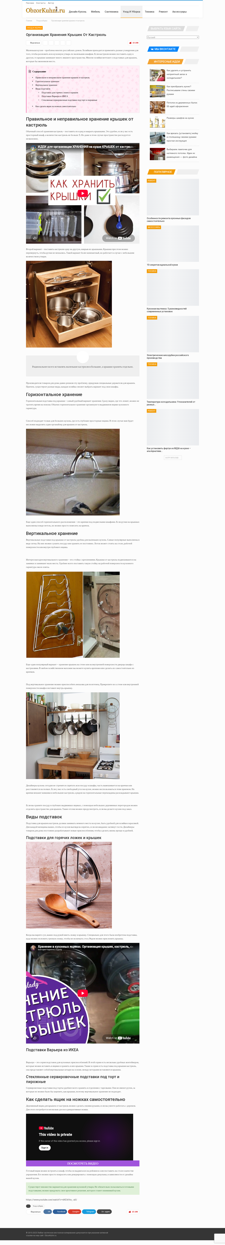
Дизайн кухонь (77, 11)
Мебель (95, 11)
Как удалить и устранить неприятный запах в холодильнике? (179, 74)
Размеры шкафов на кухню (180, 118)
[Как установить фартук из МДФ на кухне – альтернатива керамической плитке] (173, 427)
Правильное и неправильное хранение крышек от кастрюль (63, 77)
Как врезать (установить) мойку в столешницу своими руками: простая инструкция (182, 137)
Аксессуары (179, 11)
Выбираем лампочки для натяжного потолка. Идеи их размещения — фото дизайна (182, 153)
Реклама (30, 3)
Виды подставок (43, 88)
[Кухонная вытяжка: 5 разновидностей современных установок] (173, 287)
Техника (149, 11)
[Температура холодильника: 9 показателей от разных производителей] (173, 380)
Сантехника (111, 11)
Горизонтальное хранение (47, 81)
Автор (51, 3)
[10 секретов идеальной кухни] (173, 243)
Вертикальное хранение (46, 85)
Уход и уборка (131, 11)
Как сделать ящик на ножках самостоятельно (56, 106)
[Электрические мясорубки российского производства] (173, 334)
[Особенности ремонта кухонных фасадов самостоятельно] (173, 197)
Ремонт (163, 11)
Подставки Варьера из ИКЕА (55, 96)
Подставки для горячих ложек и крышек (60, 92)
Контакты (41, 3)
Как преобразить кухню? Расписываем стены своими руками (181, 90)
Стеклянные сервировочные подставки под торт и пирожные (69, 100)
